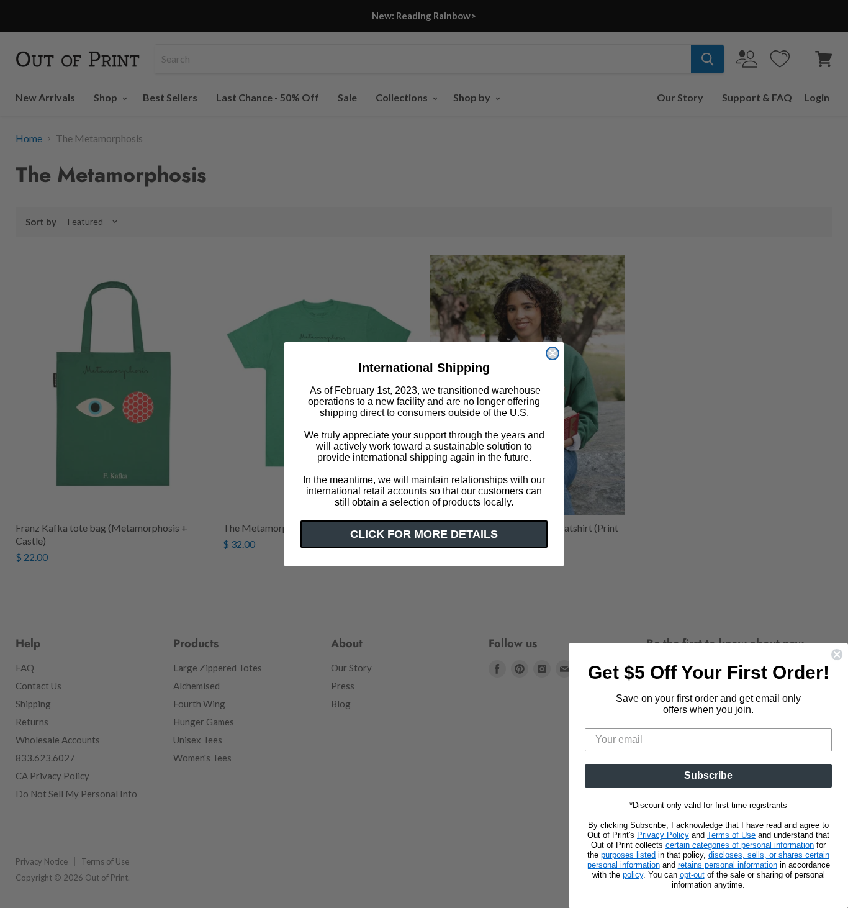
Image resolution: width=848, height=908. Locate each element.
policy (633, 874)
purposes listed (628, 855)
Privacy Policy (663, 835)
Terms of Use (731, 835)
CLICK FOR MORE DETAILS (424, 534)
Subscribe (708, 775)
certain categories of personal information (739, 845)
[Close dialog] (552, 353)
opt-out (692, 874)
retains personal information (727, 864)
